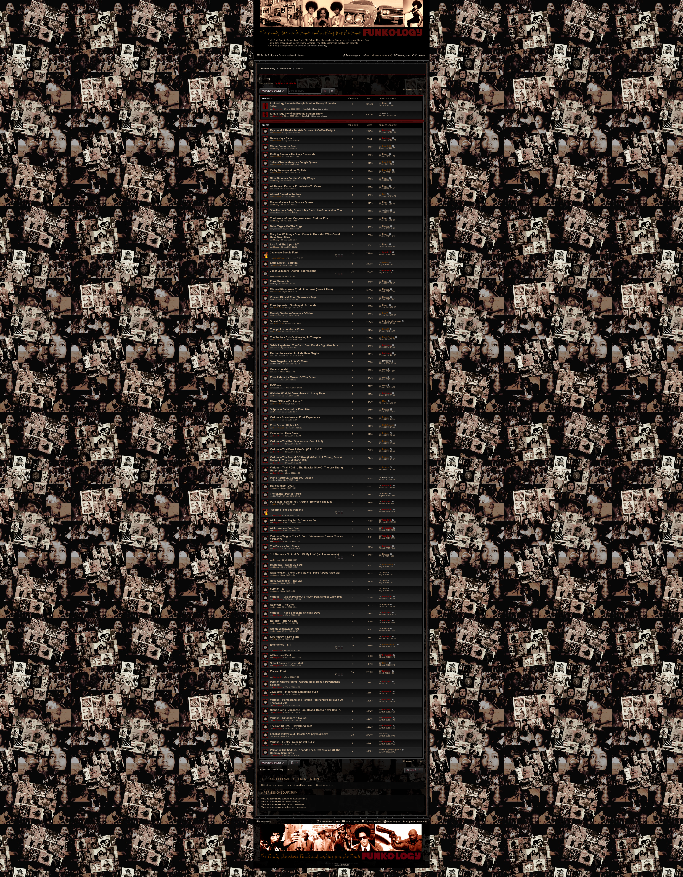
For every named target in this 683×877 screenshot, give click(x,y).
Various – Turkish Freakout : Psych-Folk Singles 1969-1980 (306, 596)
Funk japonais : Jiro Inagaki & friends (293, 305)
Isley (275, 284)
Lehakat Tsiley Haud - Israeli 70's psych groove (299, 733)
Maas (384, 401)
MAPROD (277, 364)
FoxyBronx (278, 436)
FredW (385, 313)
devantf (276, 265)
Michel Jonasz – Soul (283, 146)
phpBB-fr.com (345, 864)
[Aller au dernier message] (390, 103)
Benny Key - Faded (281, 138)
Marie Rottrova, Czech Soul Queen (291, 477)
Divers (264, 79)
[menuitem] (419, 55)
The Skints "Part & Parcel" (286, 493)
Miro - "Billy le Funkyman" (286, 401)
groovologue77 (389, 644)
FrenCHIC (277, 133)
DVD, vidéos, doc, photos (317, 109)
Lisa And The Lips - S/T (284, 244)
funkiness (280, 83)
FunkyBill (277, 404)
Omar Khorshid (279, 369)
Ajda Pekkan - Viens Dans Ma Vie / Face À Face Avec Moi (305, 572)
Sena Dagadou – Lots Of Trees (289, 361)
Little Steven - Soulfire (284, 262)
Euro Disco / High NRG (284, 425)
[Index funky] (341, 18)
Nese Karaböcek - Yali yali (286, 580)
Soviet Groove (279, 321)
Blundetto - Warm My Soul (286, 564)
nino (275, 504)
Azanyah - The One (282, 604)
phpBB (336, 863)
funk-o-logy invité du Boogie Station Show (296, 113)
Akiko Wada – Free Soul (284, 528)
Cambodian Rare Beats (284, 433)
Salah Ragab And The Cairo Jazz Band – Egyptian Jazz (304, 345)
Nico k (385, 663)
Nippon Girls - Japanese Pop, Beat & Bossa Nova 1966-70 (305, 709)
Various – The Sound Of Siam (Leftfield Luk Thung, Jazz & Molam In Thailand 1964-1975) (306, 459)
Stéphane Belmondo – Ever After (290, 409)
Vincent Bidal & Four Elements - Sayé (293, 297)
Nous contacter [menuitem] (352, 821)
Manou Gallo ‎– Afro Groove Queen (291, 202)
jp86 (384, 113)
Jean (275, 348)
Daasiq (385, 262)
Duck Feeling (279, 340)
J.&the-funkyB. (279, 356)
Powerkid (277, 480)
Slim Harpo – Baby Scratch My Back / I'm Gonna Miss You (306, 210)
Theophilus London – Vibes (287, 329)
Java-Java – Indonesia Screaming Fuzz (294, 691)
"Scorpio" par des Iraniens (286, 509)
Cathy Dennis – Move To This (288, 170)
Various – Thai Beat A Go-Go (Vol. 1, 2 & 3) (296, 449)
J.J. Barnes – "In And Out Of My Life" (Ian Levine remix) (304, 554)
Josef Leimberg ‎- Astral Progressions (293, 270)
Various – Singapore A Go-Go (288, 717)
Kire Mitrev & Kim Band (284, 636)
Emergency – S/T (280, 644)
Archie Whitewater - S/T (284, 628)
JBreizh (276, 189)
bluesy (385, 103)
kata (384, 194)
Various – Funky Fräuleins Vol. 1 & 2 (292, 741)
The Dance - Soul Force (284, 546)
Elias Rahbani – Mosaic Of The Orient (293, 377)
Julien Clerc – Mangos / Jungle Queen (293, 162)
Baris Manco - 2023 (282, 485)
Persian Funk (278, 671)
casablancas (278, 388)
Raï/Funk (275, 385)
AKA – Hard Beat (280, 655)
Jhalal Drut (278, 308)
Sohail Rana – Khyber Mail (286, 663)
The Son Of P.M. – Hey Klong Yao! (291, 725)
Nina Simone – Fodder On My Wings (292, 178)
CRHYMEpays (279, 258)
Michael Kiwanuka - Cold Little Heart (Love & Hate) (301, 289)
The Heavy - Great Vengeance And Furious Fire (299, 218)
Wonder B (291, 83)
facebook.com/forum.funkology (312, 45)
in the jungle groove (391, 321)
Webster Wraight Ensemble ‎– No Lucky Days (297, 393)
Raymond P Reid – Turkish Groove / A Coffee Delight (302, 130)
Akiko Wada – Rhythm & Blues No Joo (293, 520)
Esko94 (276, 332)
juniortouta (387, 564)
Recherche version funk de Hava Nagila (294, 353)
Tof (274, 639)
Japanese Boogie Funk (284, 252)
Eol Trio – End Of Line (283, 620)
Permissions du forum (280, 792)
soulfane (276, 213)
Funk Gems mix (279, 281)
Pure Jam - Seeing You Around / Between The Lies (301, 501)
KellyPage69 (278, 428)
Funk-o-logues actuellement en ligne (292, 779)
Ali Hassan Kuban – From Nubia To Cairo (295, 186)
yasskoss (277, 229)
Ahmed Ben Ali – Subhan (285, 194)
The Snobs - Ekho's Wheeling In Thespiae (295, 337)
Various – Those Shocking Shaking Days (295, 612)
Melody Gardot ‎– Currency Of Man (291, 313)
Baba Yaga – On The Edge (286, 226)
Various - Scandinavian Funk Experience (295, 417)
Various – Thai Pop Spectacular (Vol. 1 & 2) (296, 441)
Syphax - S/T (278, 588)
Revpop (386, 226)
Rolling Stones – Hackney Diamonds (292, 154)
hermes (276, 420)
